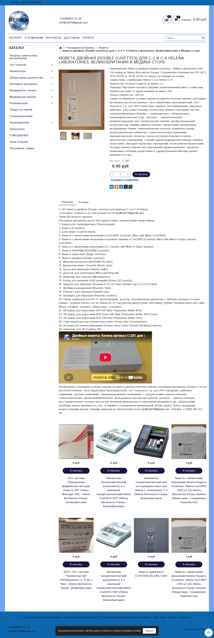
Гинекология (17, 129)
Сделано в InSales (195, 629)
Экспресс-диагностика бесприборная (23, 57)
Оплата (88, 38)
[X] (126, 187)
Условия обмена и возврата (80, 617)
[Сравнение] (167, 20)
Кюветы (104, 48)
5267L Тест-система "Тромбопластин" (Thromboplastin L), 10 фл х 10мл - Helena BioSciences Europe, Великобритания (76, 580)
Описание (67, 202)
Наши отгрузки (19, 142)
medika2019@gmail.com (73, 23)
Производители (19, 123)
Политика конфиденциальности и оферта (126, 617)
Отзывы (83, 202)
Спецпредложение (21, 116)
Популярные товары (22, 148)
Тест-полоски (18, 65)
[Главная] (60, 48)
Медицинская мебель (23, 97)
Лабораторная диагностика (26, 78)
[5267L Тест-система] (76, 535)
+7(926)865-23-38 (70, 19)
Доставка (72, 38)
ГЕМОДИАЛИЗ (19, 135)
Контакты (54, 38)
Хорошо (149, 630)
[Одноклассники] (116, 187)
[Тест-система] (76, 441)
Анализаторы (18, 71)
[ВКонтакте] (112, 187)
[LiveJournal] (130, 187)
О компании (34, 38)
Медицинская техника (23, 90)
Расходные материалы (80, 48)
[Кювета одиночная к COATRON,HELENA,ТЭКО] (151, 535)
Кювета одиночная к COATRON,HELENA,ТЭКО (151, 574)
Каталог (15, 38)
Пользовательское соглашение (42, 617)
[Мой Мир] (121, 187)
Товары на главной (21, 110)
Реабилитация (19, 103)
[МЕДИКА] (19, 20)
